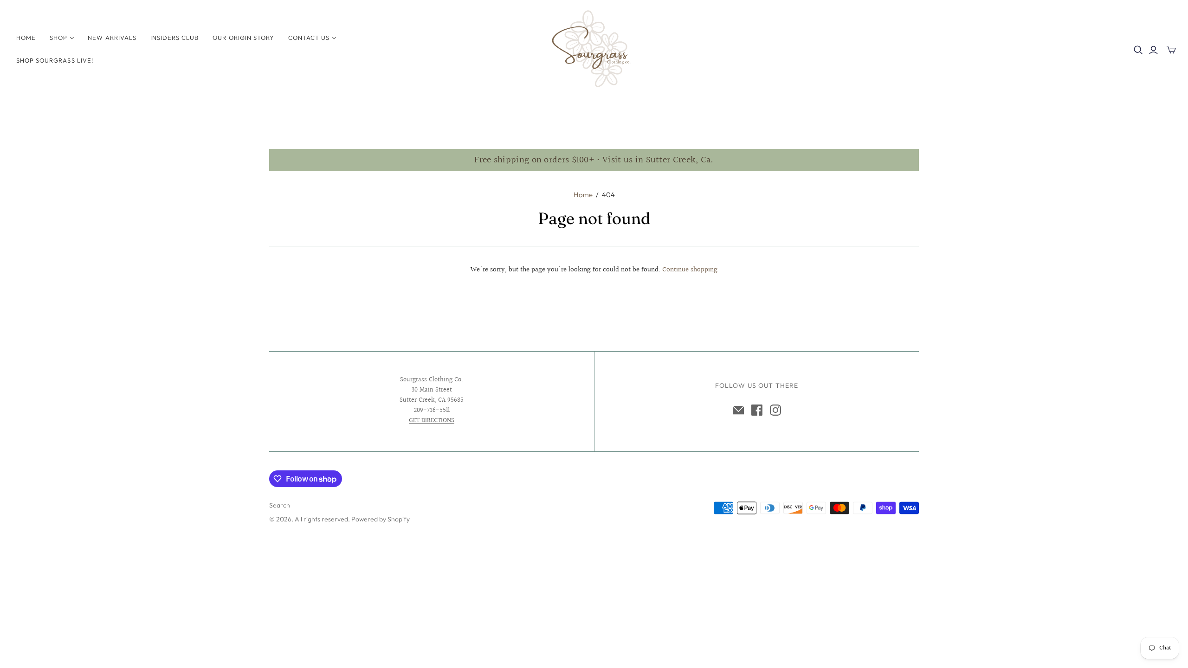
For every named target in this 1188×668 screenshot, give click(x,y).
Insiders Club (174, 37)
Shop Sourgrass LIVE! (54, 60)
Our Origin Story (243, 37)
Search (279, 505)
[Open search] (1138, 50)
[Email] (738, 410)
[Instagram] (775, 410)
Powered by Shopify (380, 519)
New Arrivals (112, 37)
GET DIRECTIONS (431, 421)
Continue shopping (689, 269)
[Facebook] (756, 410)
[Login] (1153, 50)
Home (26, 37)
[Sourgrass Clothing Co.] (594, 49)
